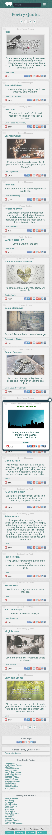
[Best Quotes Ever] (9, 4)
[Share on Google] (33, 446)
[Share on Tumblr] (44, 446)
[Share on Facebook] (28, 446)
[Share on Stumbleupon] (39, 446)
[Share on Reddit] (41, 446)
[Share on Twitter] (30, 446)
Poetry (26, 443)
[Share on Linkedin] (36, 446)
